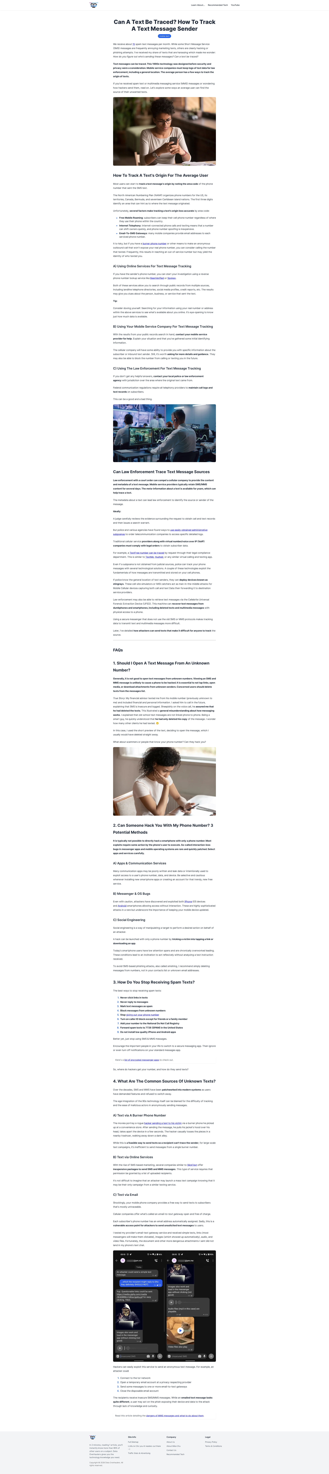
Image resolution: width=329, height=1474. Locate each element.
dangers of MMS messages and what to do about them (175, 1415)
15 (133, 44)
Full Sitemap (133, 1442)
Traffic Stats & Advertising (139, 1453)
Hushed (159, 557)
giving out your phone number (142, 1014)
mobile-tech (164, 36)
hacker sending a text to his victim (163, 1123)
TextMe (149, 557)
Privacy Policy (211, 1442)
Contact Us (171, 1450)
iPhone (188, 901)
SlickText (192, 1165)
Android (122, 905)
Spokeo (171, 278)
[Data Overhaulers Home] (93, 5)
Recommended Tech (175, 1454)
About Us (171, 1442)
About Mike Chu (173, 1446)
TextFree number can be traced (147, 552)
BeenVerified (157, 278)
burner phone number (154, 243)
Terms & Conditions (213, 1446)
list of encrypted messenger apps (141, 1060)
